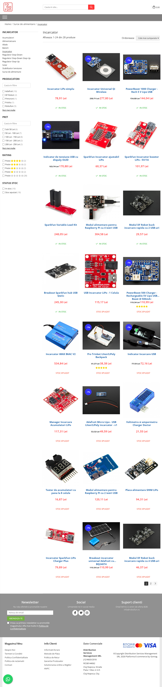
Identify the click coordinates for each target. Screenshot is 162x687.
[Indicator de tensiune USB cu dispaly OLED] (60, 135)
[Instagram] (87, 613)
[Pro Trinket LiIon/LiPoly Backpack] (101, 336)
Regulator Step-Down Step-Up (16, 58)
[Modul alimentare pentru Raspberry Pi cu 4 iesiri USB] (101, 203)
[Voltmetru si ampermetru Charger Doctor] (141, 400)
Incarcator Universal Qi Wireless (101, 90)
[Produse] (5, 18)
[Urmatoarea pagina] (155, 584)
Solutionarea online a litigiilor (57, 664)
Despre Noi (10, 649)
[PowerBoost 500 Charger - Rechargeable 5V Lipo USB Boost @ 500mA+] (141, 271)
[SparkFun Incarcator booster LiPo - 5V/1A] (141, 135)
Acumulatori (8, 37)
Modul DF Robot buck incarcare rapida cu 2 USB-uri (141, 226)
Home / (9, 24)
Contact (8, 664)
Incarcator (7, 51)
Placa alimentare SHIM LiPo (141, 490)
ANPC (47, 668)
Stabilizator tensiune (12, 68)
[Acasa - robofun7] (18, 7)
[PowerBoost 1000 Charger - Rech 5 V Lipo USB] (141, 67)
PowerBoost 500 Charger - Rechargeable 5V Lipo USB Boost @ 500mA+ (141, 295)
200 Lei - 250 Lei (12, 144)
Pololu (8, 102)
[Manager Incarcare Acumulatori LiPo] (60, 400)
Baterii (5, 47)
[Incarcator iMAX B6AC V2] (60, 335)
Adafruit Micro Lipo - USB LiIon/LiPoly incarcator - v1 (101, 424)
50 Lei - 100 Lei (12, 133)
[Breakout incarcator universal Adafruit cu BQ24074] (101, 536)
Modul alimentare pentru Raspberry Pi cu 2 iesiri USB (101, 492)
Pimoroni (9, 98)
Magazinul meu (13, 643)
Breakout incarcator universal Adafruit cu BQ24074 (101, 560)
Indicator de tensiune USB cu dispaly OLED (61, 158)
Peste (8, 160)
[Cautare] (91, 7)
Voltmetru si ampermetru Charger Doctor (141, 424)
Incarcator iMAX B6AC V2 (61, 354)
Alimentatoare (9, 41)
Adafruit (9, 91)
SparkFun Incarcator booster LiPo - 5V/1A (142, 158)
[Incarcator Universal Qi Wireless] (101, 67)
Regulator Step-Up (11, 61)
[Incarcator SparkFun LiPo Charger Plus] (60, 536)
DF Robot (9, 95)
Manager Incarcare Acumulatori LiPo (61, 424)
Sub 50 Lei (10, 129)
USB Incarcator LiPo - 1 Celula (101, 292)
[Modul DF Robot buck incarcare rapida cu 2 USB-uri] (141, 203)
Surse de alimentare (11, 71)
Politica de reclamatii (14, 661)
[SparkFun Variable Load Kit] (60, 203)
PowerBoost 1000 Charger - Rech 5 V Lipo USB (142, 90)
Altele (5, 44)
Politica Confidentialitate (16, 657)
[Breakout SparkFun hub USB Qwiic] (60, 271)
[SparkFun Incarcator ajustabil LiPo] (101, 135)
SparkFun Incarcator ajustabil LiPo (101, 158)
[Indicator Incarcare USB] (141, 336)
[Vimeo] (81, 613)
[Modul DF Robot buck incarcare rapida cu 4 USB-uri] (141, 536)
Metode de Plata (52, 653)
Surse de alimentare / (25, 24)
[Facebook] (75, 613)
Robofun (9, 106)
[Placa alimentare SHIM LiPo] (141, 468)
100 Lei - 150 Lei (12, 136)
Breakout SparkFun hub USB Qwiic (61, 294)
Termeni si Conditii (13, 653)
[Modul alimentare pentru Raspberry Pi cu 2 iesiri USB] (101, 468)
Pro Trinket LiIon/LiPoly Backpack (101, 356)
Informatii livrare (52, 649)
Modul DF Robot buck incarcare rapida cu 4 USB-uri (141, 559)
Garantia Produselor (53, 661)
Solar (4, 65)
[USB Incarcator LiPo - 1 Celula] (101, 271)
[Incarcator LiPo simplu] (60, 67)
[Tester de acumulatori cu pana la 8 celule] (60, 468)
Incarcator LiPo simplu (60, 88)
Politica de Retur (51, 657)
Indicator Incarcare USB (142, 354)
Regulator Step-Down (12, 54)
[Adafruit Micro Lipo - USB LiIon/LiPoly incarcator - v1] (101, 400)
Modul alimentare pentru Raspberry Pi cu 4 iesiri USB (101, 226)
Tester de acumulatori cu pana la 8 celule (61, 492)
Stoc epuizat (11, 192)
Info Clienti (50, 643)
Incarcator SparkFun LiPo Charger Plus (61, 559)
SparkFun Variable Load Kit (61, 224)
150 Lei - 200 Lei (12, 140)
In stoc (8, 188)
